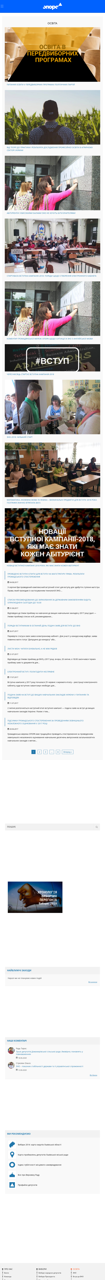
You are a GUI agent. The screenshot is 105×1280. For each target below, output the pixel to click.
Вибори (43, 1269)
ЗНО (74, 1273)
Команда (7, 1276)
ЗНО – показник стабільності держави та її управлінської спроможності (49, 1066)
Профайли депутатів (27, 1185)
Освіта (76, 1269)
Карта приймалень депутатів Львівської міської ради (43, 1154)
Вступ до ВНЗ (78, 1276)
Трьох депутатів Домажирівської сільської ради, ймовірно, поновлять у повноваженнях (49, 1052)
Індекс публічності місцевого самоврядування (39, 1165)
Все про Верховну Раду (29, 1175)
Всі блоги (93, 1075)
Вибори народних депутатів (50, 1273)
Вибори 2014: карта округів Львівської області (39, 1144)
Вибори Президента (47, 1276)
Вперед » (67, 752)
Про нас (8, 1269)
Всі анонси (92, 982)
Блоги (6, 1273)
